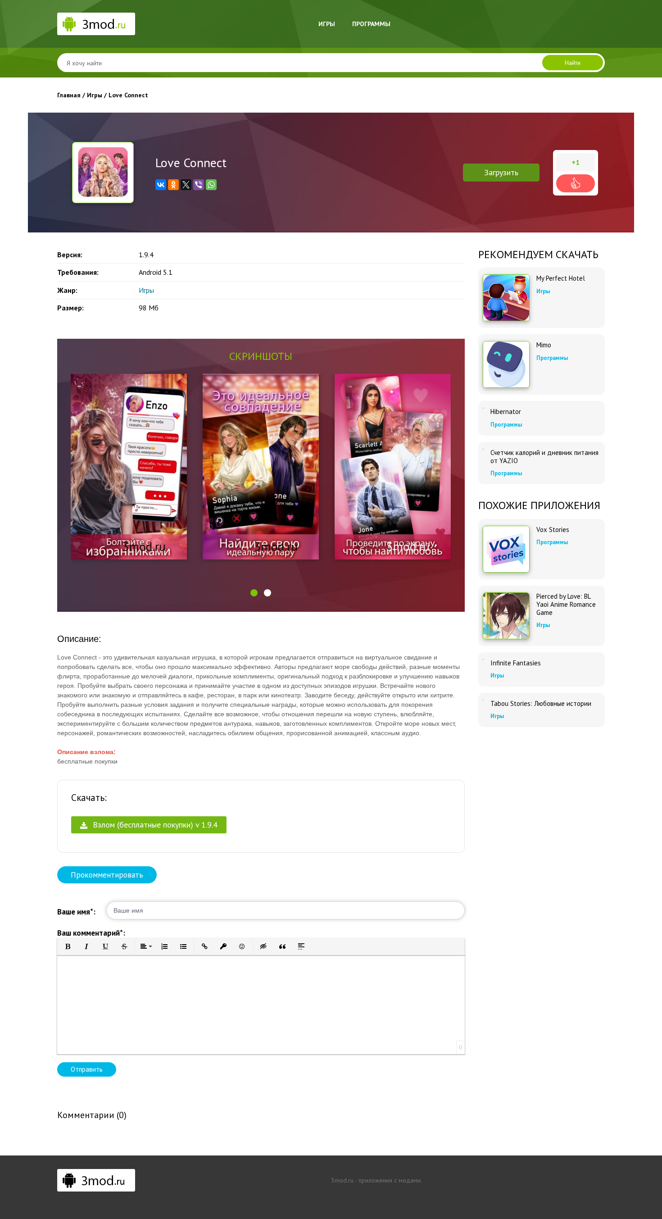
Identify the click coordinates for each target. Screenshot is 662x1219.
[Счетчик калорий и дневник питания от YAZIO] (483, 449)
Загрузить (501, 172)
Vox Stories (552, 530)
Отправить (87, 1069)
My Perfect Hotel (560, 278)
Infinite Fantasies (515, 663)
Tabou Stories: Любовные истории (540, 704)
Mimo (543, 345)
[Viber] (198, 184)
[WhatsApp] (211, 184)
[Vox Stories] (506, 549)
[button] (254, 592)
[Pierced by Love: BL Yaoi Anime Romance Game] (506, 615)
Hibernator (505, 412)
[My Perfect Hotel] (506, 297)
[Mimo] (506, 364)
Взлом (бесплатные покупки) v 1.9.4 (154, 824)
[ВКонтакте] (160, 184)
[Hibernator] (483, 408)
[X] (186, 184)
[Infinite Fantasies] (483, 659)
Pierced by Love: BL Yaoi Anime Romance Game (566, 604)
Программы (371, 24)
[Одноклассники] (173, 184)
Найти (572, 63)
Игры (326, 24)
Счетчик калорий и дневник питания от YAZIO (544, 457)
